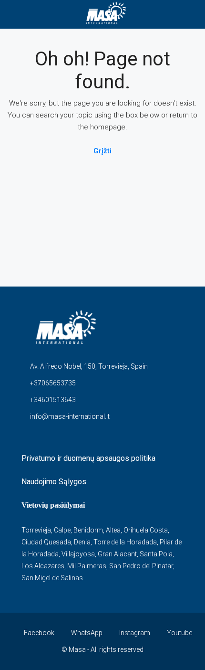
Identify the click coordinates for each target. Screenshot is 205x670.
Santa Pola (156, 554)
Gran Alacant (117, 554)
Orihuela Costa (145, 530)
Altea (113, 530)
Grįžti (102, 151)
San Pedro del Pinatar (141, 566)
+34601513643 (53, 400)
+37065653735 (53, 383)
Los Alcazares (42, 566)
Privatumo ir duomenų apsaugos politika (88, 458)
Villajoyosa (78, 554)
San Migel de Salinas (52, 578)
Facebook (38, 633)
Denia (82, 542)
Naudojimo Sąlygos (53, 481)
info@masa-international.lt (70, 416)
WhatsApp (86, 633)
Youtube (178, 633)
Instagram (134, 633)
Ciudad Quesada (46, 542)
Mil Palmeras (86, 566)
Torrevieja (36, 530)
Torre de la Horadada (125, 542)
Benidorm (88, 530)
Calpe (62, 530)
